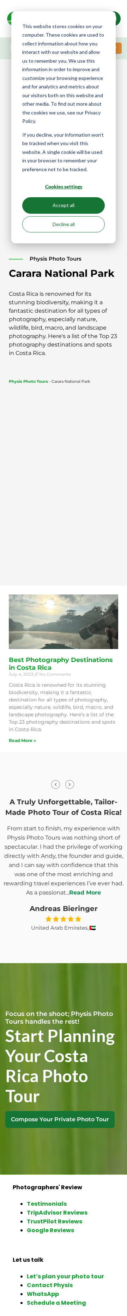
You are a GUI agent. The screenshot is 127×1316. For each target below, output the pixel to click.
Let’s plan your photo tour (65, 1276)
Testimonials (47, 1204)
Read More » (22, 740)
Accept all (63, 205)
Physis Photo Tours (28, 381)
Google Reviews (50, 1230)
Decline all (64, 224)
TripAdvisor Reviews (57, 1213)
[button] (69, 784)
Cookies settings (63, 186)
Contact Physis (50, 1285)
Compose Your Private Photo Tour (60, 1119)
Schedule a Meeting (56, 1303)
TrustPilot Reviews (54, 1221)
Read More (85, 892)
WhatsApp (43, 1294)
